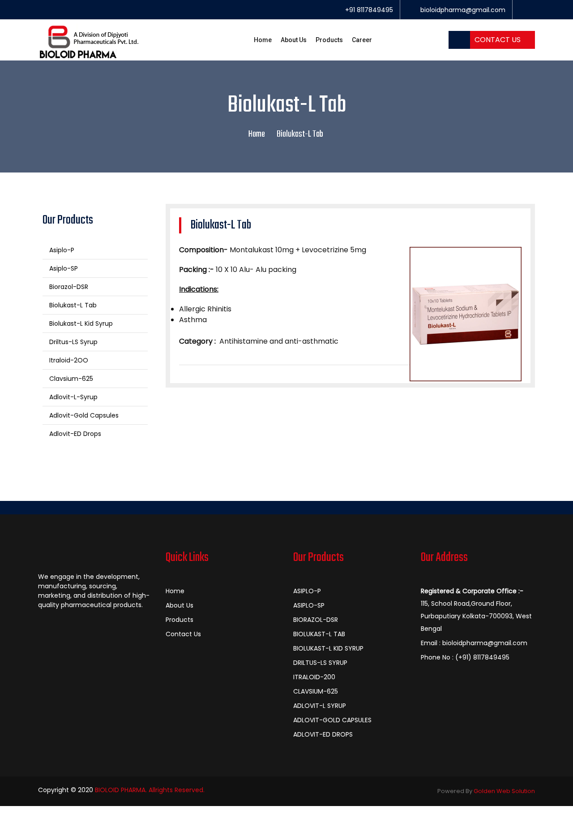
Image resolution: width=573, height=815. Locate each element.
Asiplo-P (60, 250)
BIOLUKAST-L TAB (319, 634)
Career (362, 39)
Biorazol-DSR (67, 286)
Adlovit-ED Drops (74, 433)
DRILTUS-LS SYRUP (320, 662)
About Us (294, 39)
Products (329, 39)
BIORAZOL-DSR (315, 619)
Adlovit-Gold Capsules (83, 415)
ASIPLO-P (307, 590)
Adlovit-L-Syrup (72, 396)
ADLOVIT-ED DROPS (323, 734)
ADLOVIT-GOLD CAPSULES (332, 720)
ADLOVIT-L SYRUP (319, 705)
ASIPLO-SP (309, 605)
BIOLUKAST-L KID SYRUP (328, 648)
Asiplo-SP (62, 268)
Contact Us (498, 39)
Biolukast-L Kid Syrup (80, 323)
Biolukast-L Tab (72, 305)
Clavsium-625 (70, 378)
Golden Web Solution (504, 791)
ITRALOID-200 (314, 677)
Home (263, 39)
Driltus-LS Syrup (72, 341)
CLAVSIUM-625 (315, 691)
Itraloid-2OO (67, 360)
